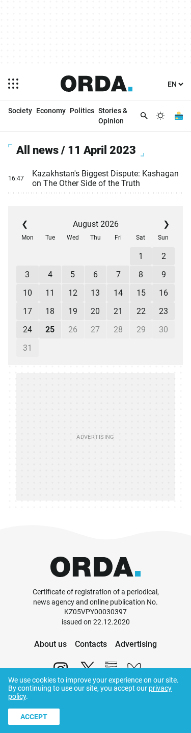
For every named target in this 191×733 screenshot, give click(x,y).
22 (141, 311)
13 (95, 293)
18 (49, 311)
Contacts (91, 644)
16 (163, 293)
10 (27, 293)
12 (72, 293)
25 (49, 329)
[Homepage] (97, 83)
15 (141, 293)
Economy (51, 111)
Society (20, 111)
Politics (82, 111)
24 (27, 329)
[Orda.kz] (95, 582)
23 (163, 311)
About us (50, 644)
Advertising (136, 644)
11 (49, 293)
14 (118, 293)
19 (72, 311)
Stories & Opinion (112, 116)
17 (27, 311)
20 (95, 311)
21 (118, 311)
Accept (33, 717)
